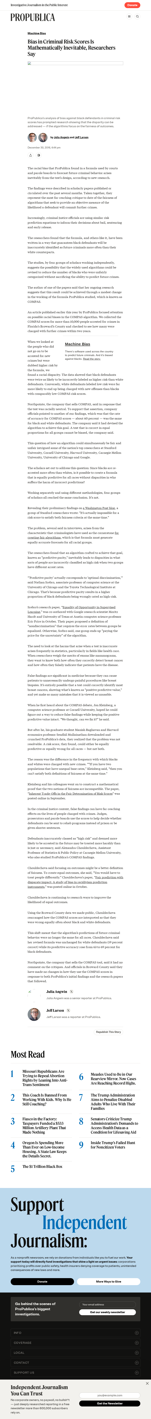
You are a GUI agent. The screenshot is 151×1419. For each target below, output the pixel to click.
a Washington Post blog (99, 508)
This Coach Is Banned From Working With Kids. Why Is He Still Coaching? (46, 1099)
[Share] (31, 155)
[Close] (147, 1383)
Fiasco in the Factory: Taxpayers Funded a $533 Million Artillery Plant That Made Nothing (44, 1125)
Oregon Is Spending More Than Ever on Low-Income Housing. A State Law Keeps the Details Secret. (44, 1149)
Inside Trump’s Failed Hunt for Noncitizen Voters (113, 1145)
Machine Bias (37, 33)
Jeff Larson (81, 137)
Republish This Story (108, 1032)
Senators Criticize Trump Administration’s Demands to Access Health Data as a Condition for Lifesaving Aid (114, 1125)
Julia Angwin (61, 137)
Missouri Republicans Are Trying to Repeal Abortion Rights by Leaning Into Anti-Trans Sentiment (45, 1078)
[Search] (137, 16)
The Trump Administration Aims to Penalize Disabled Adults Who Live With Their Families (113, 1102)
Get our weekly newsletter (107, 1312)
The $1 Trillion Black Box (42, 1166)
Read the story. (92, 358)
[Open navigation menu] (129, 16)
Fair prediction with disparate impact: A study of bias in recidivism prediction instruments (75, 882)
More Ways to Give (108, 1281)
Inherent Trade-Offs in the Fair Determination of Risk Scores (71, 793)
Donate (132, 5)
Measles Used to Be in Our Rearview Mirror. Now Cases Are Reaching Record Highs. (113, 1078)
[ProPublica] (33, 17)
